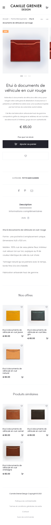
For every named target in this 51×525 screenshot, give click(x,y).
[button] (22, 75)
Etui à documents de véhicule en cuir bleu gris (37, 332)
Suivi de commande (25, 517)
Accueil (5, 19)
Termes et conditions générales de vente (25, 506)
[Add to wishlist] (25, 156)
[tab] (25, 204)
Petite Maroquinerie (19, 19)
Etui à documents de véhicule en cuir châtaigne (12, 467)
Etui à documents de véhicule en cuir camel (13, 430)
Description (25, 204)
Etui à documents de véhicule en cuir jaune (13, 331)
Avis (25, 217)
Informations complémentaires (25, 211)
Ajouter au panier (27, 144)
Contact (25, 512)
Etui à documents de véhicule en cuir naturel (12, 370)
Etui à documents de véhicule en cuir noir (37, 430)
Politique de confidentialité (25, 501)
